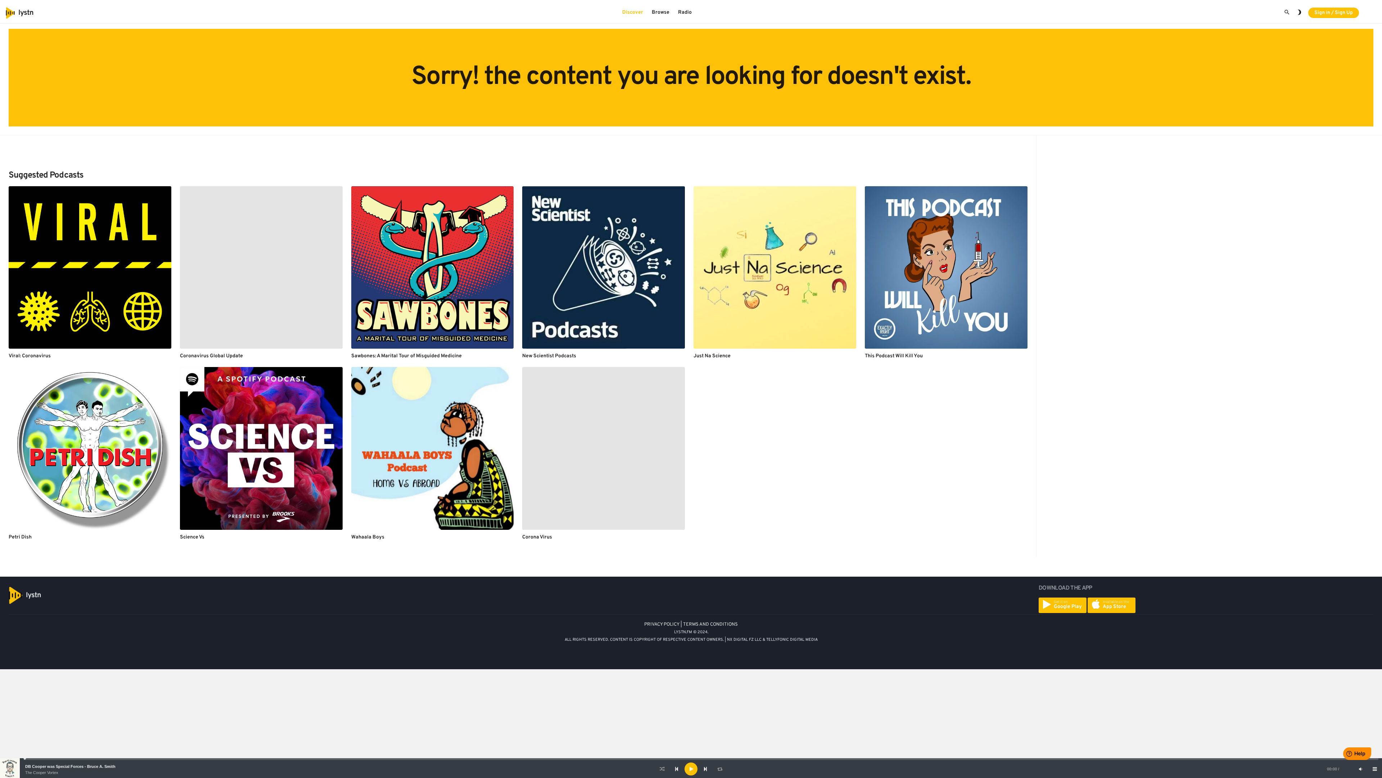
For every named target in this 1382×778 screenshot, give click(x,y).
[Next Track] (705, 769)
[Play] (691, 769)
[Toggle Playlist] (1375, 769)
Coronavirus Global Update (211, 356)
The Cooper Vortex (41, 772)
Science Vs (192, 537)
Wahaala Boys (367, 537)
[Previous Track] (676, 769)
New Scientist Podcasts (549, 356)
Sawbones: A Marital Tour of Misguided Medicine (406, 356)
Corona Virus (537, 537)
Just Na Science (712, 356)
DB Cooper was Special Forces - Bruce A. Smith (70, 766)
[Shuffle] (662, 769)
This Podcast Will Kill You (894, 356)
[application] (691, 769)
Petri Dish (20, 537)
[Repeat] (720, 769)
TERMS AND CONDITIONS (710, 624)
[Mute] (1360, 769)
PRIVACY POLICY (661, 624)
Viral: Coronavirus (30, 356)
